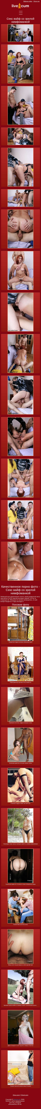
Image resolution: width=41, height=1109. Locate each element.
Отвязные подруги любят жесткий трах (20, 803)
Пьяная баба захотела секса (20, 924)
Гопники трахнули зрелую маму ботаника (20, 1086)
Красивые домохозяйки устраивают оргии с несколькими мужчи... (20, 1005)
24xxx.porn (16, 1095)
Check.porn (24, 1095)
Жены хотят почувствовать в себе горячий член (20, 965)
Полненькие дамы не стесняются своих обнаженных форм (21, 884)
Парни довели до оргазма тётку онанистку (20, 682)
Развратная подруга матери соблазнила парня (20, 642)
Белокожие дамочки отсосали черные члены (20, 763)
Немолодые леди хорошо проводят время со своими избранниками (20, 843)
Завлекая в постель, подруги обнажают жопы (20, 722)
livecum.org (17, 1099)
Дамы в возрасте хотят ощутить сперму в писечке (20, 1045)
